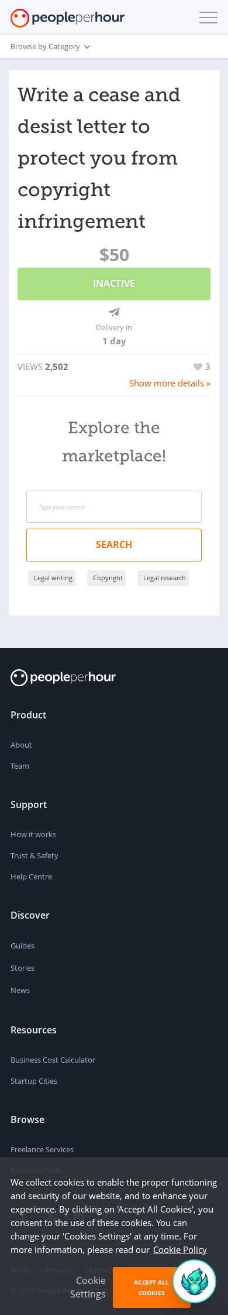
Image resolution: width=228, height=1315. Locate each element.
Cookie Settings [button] (88, 1287)
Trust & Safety (34, 855)
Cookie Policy (180, 1249)
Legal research (164, 577)
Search (114, 544)
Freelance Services (42, 1149)
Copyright (108, 577)
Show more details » (169, 383)
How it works (33, 834)
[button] (205, 17)
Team (20, 766)
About (21, 744)
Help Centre (31, 876)
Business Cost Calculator (53, 1059)
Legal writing (53, 577)
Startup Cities (34, 1081)
